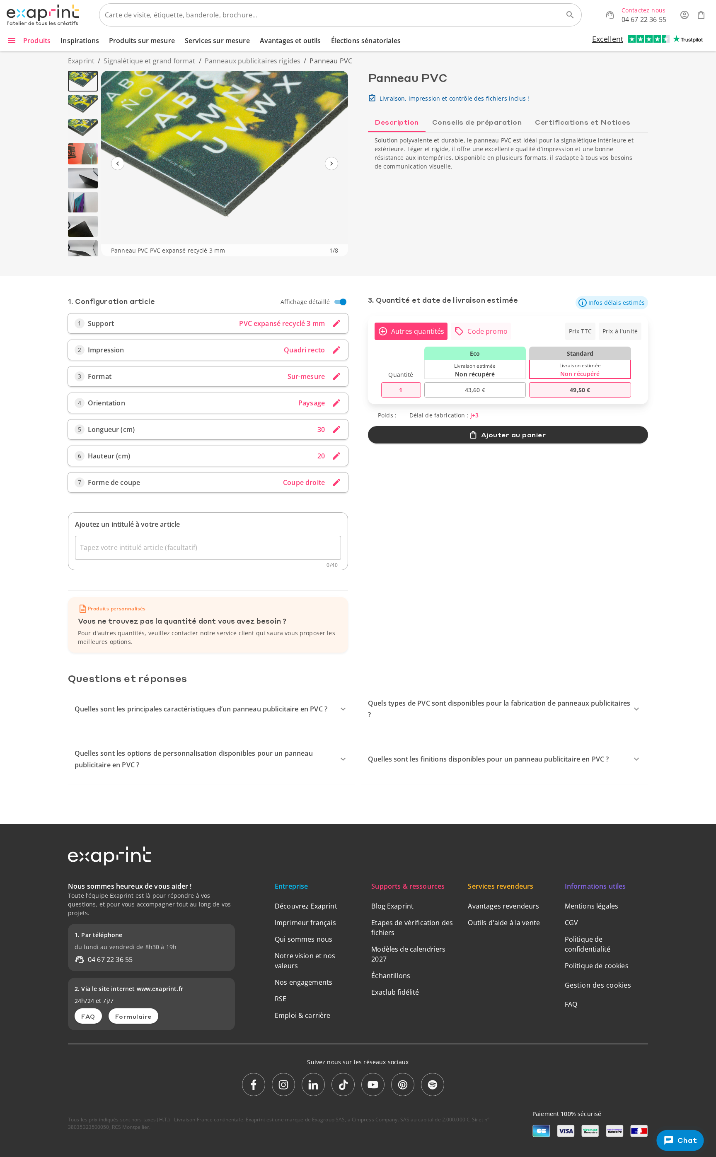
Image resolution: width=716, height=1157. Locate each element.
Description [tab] (397, 122)
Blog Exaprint (392, 906)
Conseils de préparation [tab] (477, 122)
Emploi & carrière (303, 1015)
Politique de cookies (597, 965)
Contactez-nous (643, 10)
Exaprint (81, 60)
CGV (571, 922)
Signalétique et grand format (149, 60)
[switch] (343, 302)
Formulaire (133, 1016)
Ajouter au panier (513, 434)
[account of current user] (684, 15)
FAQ (88, 1016)
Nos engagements (303, 982)
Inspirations (79, 40)
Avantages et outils (290, 40)
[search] (570, 15)
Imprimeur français (305, 922)
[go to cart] (701, 15)
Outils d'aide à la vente (504, 922)
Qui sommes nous (303, 939)
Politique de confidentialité (587, 944)
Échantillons (390, 975)
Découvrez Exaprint (306, 906)
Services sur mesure (217, 40)
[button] (612, 302)
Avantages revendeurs (503, 906)
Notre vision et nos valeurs (305, 960)
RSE (280, 998)
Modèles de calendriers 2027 (408, 954)
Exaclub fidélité (395, 992)
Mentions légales (591, 906)
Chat (686, 1140)
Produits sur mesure (142, 40)
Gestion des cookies (598, 985)
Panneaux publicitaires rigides (253, 60)
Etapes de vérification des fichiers (412, 927)
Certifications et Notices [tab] (583, 122)
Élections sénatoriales (366, 40)
